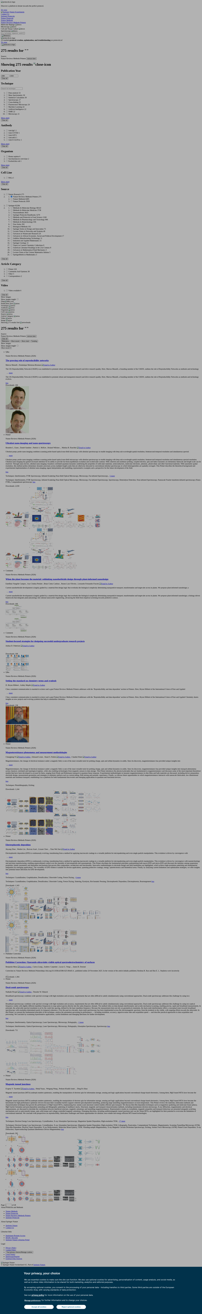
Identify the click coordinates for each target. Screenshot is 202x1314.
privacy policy (38, 1295)
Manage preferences (32, 1300)
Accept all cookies (39, 1307)
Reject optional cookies (71, 1307)
